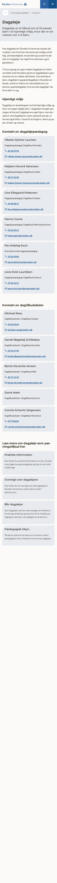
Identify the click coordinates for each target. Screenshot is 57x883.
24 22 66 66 (13, 324)
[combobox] (5, 12)
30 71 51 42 (13, 377)
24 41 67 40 (13, 350)
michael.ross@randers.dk (20, 329)
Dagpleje (36, 13)
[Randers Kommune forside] (15, 4)
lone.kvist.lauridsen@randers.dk (23, 288)
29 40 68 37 (13, 203)
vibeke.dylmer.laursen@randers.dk (25, 156)
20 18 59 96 (13, 151)
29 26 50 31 (13, 230)
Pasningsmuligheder (20, 13)
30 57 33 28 (13, 177)
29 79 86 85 (13, 421)
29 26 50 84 (13, 256)
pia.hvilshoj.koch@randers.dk (22, 262)
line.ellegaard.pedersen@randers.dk (25, 209)
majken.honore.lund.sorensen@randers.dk (29, 182)
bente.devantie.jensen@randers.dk (25, 382)
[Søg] (44, 4)
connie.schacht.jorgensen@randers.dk (26, 426)
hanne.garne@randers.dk (20, 235)
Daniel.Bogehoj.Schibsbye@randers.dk (27, 356)
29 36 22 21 (13, 283)
